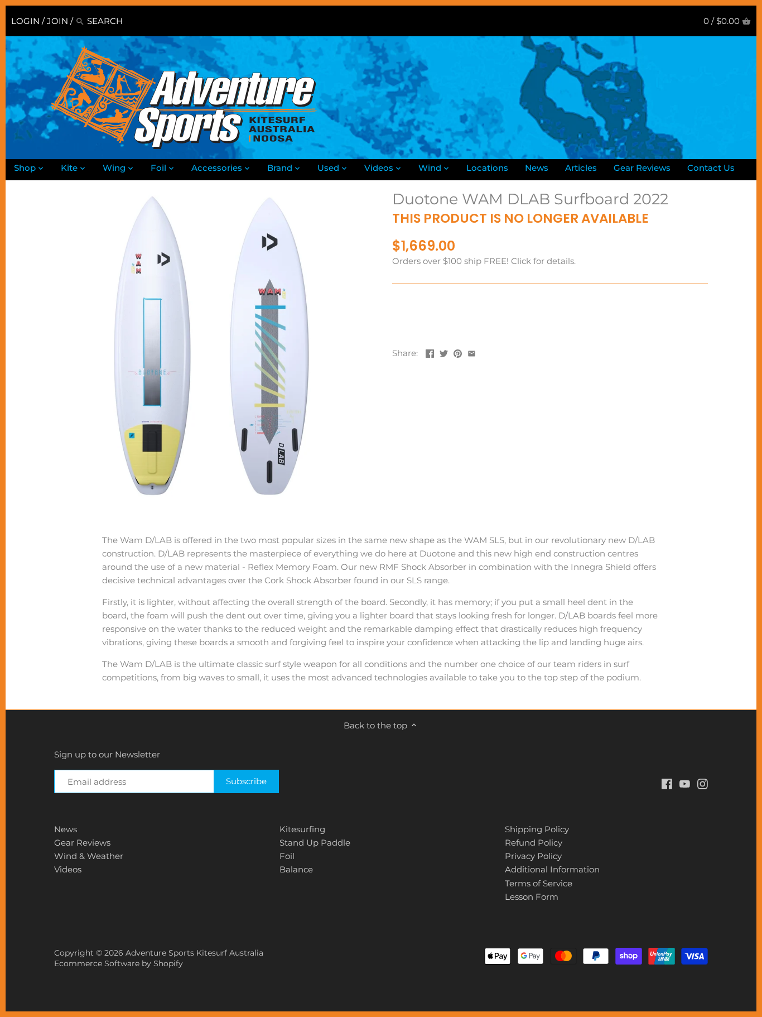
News (65, 829)
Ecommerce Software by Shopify (118, 963)
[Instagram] (702, 783)
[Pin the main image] (458, 352)
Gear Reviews (82, 842)
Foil (287, 856)
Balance (296, 869)
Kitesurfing (302, 829)
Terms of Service (538, 883)
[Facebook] (667, 783)
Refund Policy (533, 842)
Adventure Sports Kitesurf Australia (194, 952)
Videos (67, 869)
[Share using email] (471, 352)
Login (25, 21)
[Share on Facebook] (430, 352)
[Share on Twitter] (444, 352)
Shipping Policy (537, 829)
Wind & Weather (88, 856)
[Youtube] (684, 783)
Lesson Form (531, 896)
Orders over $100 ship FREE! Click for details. (484, 261)
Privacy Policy (533, 856)
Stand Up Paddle (314, 842)
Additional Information (552, 869)
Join (57, 21)
